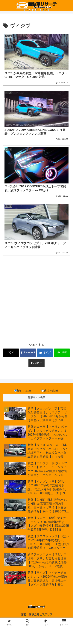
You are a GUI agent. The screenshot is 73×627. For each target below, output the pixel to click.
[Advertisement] (36, 301)
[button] (36, 363)
